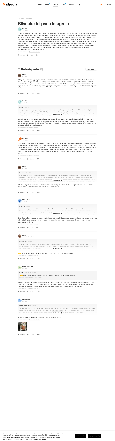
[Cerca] (79, 4)
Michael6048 (26, 200)
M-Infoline (25, 138)
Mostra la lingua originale (34, 51)
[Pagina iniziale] (10, 4)
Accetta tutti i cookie (94, 436)
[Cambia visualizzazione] (101, 4)
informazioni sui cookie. (39, 439)
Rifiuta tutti (81, 436)
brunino (24, 28)
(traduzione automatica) (23, 51)
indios (24, 74)
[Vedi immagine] (22, 326)
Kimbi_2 (24, 101)
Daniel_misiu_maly (27, 266)
